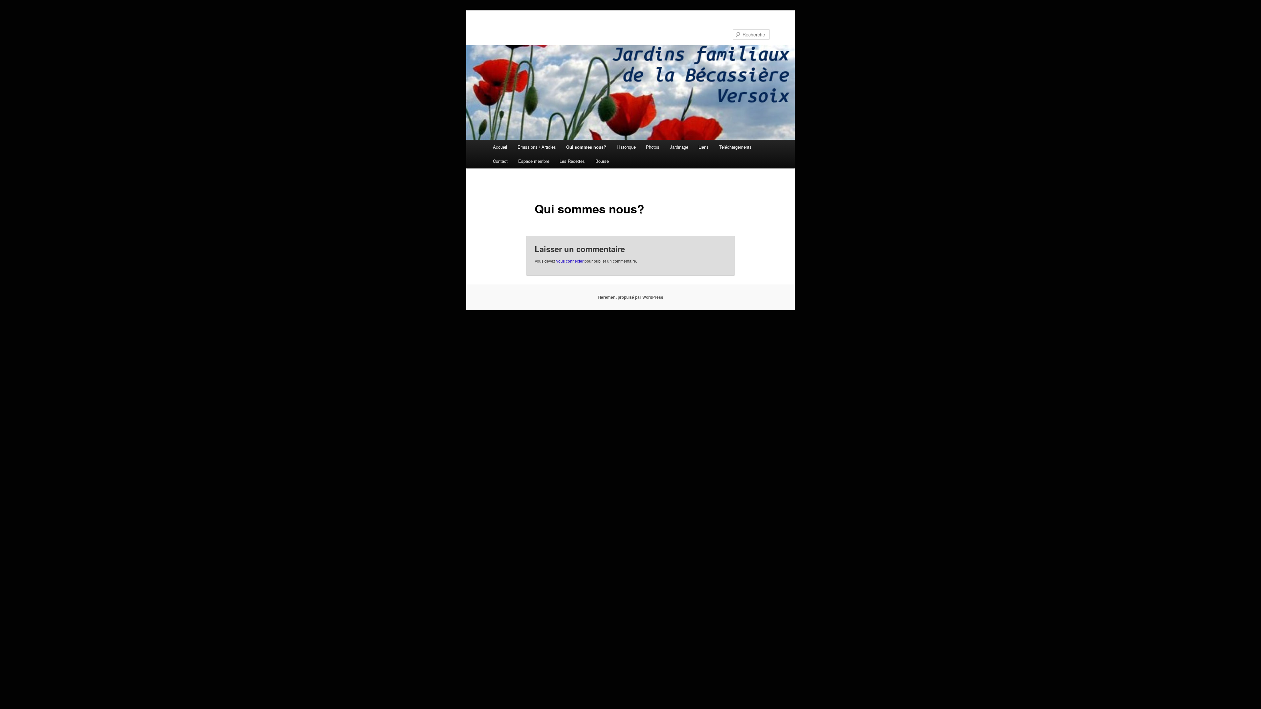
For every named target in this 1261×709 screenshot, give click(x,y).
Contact (500, 161)
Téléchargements (735, 147)
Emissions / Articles (537, 147)
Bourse (602, 161)
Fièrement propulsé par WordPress (630, 297)
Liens (703, 147)
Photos (652, 147)
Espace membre (533, 161)
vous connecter (570, 261)
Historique (626, 147)
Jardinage (679, 147)
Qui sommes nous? (586, 147)
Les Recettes (572, 161)
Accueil (500, 147)
